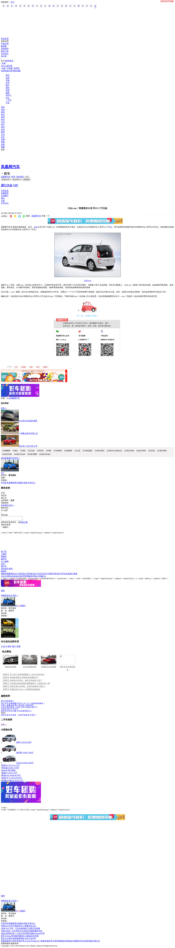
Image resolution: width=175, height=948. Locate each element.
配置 (18, 646)
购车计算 (5, 51)
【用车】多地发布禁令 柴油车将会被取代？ (20, 677)
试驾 (8, 78)
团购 (8, 93)
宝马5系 (47, 574)
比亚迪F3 (69, 574)
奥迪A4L (5, 775)
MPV (3, 564)
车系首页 (5, 191)
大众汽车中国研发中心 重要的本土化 (20, 926)
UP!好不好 (40, 450)
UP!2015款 (151, 450)
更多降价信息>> (8, 505)
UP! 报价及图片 (87, 450)
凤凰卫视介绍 (94, 941)
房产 (3, 125)
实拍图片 (5, 196)
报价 (8, 88)
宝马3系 (17, 574)
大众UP (4, 646)
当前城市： (5, 500)
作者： (4, 398)
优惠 (8, 90)
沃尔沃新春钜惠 (29, 667)
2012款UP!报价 (141, 450)
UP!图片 (15, 450)
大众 (36, 227)
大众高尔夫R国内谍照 (28, 421)
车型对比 (5, 54)
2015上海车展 (6, 66)
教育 (3, 132)
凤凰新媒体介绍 (7, 941)
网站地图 (16, 71)
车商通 (10, 68)
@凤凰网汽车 (14, 398)
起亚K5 (34, 574)
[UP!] (10, 471)
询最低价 (5, 595)
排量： (4, 478)
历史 (3, 137)
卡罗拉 (63, 574)
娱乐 (3, 115)
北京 (12, 2)
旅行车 (4, 566)
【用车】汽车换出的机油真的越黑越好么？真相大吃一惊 (26, 683)
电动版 (23, 367)
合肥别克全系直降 (48, 667)
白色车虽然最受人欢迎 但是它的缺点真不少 (19, 707)
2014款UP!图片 (99, 450)
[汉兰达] (9, 763)
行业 (8, 103)
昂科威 (5, 768)
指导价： (5, 608)
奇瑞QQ (35, 576)
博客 (3, 142)
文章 (3, 201)
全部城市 (95, 6)
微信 (11, 61)
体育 (3, 117)
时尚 (3, 120)
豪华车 (4, 559)
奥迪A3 (5, 765)
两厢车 (4, 556)
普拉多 (57, 574)
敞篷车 (4, 571)
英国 (31, 367)
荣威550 (42, 576)
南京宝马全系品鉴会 (67, 668)
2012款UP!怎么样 (19, 454)
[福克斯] (9, 753)
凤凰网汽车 (10, 167)
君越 (75, 574)
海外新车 (20, 177)
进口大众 (6, 185)
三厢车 (4, 554)
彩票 (3, 145)
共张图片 (20, 606)
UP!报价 (22, 450)
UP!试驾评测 (58, 450)
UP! (15, 185)
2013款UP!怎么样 (44, 454)
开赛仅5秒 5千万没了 (10, 709)
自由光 (5, 770)
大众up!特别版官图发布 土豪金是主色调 (22, 936)
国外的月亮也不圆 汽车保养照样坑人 (16, 711)
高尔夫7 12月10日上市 (28, 446)
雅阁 (3, 574)
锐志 (52, 574)
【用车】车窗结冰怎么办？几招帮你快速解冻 (21, 689)
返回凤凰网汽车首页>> (10, 458)
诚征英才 (50, 941)
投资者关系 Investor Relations (26, 941)
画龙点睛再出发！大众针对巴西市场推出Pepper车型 (23, 933)
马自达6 (40, 574)
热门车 (4, 551)
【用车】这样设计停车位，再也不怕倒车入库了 (22, 680)
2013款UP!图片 (162, 450)
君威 (7, 574)
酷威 (4, 773)
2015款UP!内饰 (7, 454)
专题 (4, 68)
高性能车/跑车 (7, 569)
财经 (3, 112)
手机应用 (5, 44)
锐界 (18, 742)
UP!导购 (48, 450)
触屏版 (4, 46)
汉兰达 (19, 763)
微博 (7, 61)
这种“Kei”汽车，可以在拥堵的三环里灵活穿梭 (20, 928)
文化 (3, 135)
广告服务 (42, 941)
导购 (8, 80)
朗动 (9, 576)
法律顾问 (76, 941)
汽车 (3, 122)
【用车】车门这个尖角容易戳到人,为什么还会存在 (23, 674)
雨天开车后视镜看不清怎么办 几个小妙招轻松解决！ (23, 703)
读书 (3, 130)
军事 (3, 140)
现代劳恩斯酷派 (25, 576)
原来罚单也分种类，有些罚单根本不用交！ (19, 715)
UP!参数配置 (6, 450)
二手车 (8, 100)
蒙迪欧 (11, 574)
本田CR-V (6, 778)
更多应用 (5, 39)
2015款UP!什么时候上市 (114, 450)
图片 (8, 85)
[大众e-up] (87, 276)
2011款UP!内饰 (129, 450)
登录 (3, 71)
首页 (3, 107)
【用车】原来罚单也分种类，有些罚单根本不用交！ (24, 686)
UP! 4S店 (77, 450)
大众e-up (87, 281)
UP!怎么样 (31, 450)
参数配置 (5, 193)
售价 (37, 367)
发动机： (5, 613)
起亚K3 (24, 574)
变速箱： (5, 480)
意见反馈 (84, 941)
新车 (8, 75)
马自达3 (4, 576)
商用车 (17, 68)
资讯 (3, 110)
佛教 (3, 147)
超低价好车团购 (167, 1)
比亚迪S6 (15, 576)
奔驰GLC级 (7, 780)
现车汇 (8, 95)
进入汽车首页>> (8, 701)
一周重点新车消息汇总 (28, 433)
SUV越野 (5, 561)
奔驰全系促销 (10, 667)
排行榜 (4, 56)
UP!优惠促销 (68, 450)
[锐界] (9, 742)
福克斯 (19, 753)
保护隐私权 (59, 941)
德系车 (45, 367)
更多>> (4, 408)
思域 (29, 574)
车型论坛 (5, 203)
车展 (4, 63)
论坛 (8, 98)
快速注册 (8, 71)
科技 (3, 127)
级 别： (5, 611)
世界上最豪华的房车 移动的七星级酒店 (17, 705)
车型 (8, 83)
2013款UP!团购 (32, 454)
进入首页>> (13, 595)
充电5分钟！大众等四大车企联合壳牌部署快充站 (21, 931)
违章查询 (5, 49)
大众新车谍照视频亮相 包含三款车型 (20, 938)
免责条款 (68, 941)
